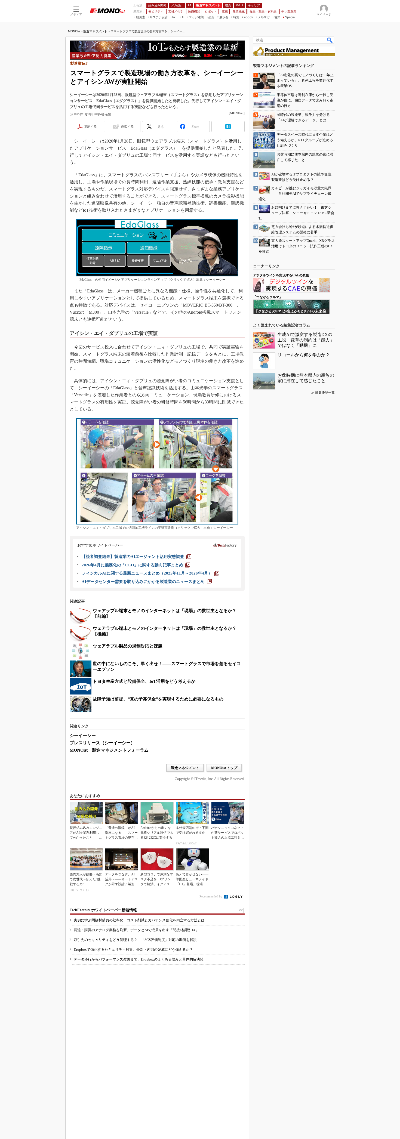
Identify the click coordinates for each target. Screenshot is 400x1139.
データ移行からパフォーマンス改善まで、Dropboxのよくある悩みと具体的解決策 (139, 959)
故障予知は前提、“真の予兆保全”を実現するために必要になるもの (158, 699)
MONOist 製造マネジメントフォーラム (109, 750)
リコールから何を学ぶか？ (304, 355)
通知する (127, 126)
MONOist (74, 31)
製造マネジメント (95, 31)
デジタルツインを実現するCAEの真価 (281, 275)
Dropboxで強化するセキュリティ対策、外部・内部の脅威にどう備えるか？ (133, 949)
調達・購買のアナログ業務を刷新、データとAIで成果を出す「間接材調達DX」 (136, 930)
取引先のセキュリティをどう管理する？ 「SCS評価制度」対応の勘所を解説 (135, 940)
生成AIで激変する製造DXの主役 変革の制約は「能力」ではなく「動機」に (306, 340)
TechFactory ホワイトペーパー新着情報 (103, 910)
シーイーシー (83, 735)
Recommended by (211, 896)
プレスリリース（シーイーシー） (102, 742)
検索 (330, 40)
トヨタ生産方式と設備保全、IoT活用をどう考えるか (144, 681)
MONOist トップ (224, 768)
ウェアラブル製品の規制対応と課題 (127, 646)
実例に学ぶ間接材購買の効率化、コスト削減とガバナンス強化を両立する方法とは (139, 920)
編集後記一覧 (325, 392)
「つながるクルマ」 (267, 297)
